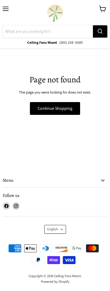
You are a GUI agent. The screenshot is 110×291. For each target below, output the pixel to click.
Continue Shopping (55, 108)
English (52, 229)
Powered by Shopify (55, 281)
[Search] (100, 31)
